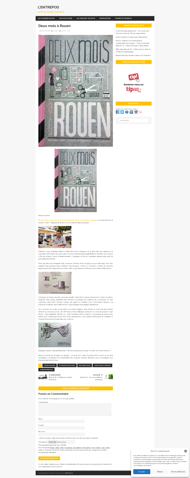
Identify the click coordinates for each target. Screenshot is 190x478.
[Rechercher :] (134, 120)
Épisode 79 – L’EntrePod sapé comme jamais (132, 46)
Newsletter (105, 18)
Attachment (42, 442)
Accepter (142, 472)
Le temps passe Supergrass (137, 37)
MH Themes (69, 473)
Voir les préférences (178, 472)
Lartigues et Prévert (102, 365)
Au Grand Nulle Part (67, 365)
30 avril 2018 (45, 31)
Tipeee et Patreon (123, 18)
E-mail (41, 425)
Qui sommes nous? (46, 18)
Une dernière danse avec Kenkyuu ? (138, 55)
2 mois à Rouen (49, 365)
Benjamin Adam (84, 365)
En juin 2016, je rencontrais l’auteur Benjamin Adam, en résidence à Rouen (67, 220)
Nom (40, 419)
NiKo (118, 49)
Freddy (55, 31)
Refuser (160, 472)
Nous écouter (65, 18)
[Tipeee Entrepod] (134, 98)
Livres (63, 31)
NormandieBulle (46, 369)
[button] (186, 451)
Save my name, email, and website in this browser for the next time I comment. (69, 438)
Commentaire (43, 402)
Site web (41, 432)
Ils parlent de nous (86, 18)
